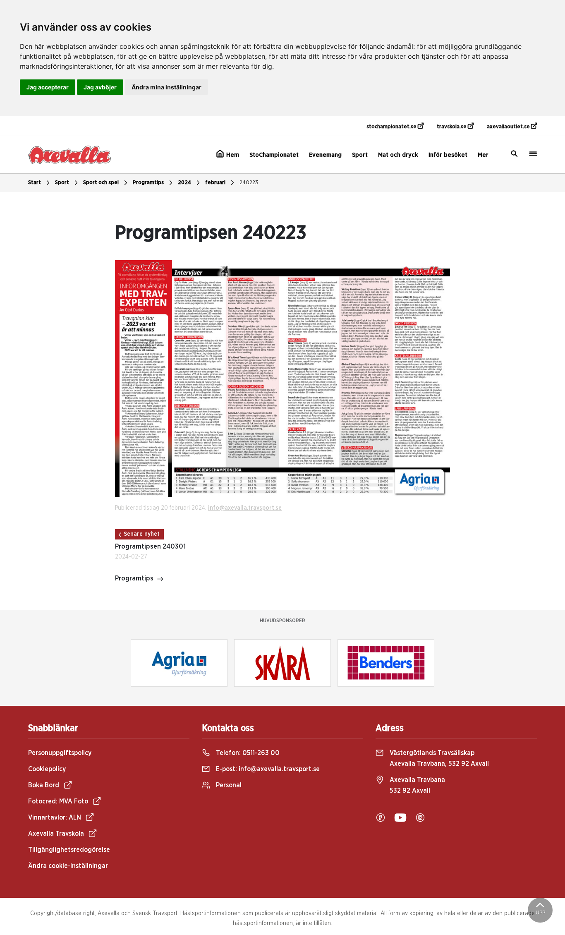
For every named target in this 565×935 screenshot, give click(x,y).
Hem (232, 155)
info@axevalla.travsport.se (245, 508)
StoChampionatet (274, 155)
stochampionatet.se (392, 126)
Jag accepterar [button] (47, 87)
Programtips (148, 182)
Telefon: (247, 753)
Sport (360, 155)
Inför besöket (448, 155)
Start (34, 182)
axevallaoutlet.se (509, 126)
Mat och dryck (398, 155)
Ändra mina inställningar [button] (166, 87)
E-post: (267, 769)
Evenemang (325, 155)
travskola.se (452, 126)
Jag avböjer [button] (100, 87)
